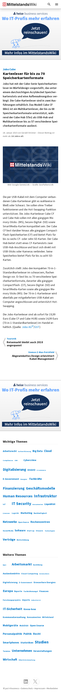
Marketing (26, 513)
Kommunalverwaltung (14, 617)
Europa (8, 591)
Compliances (8, 460)
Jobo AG (27, 327)
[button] (49, 4)
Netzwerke (10, 522)
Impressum (40, 688)
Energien (23, 479)
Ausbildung (37, 565)
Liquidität (49, 504)
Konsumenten (38, 504)
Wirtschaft (10, 659)
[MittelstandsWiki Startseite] (18, 4)
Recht (37, 634)
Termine (6, 651)
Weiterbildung (23, 540)
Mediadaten (52, 688)
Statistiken (26, 642)
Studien (42, 642)
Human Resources (18, 496)
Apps (4, 565)
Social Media (8, 531)
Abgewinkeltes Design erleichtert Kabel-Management (33, 356)
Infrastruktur (45, 496)
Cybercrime (29, 460)
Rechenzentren (40, 522)
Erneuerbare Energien (45, 582)
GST (37, 327)
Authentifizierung (24, 452)
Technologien (50, 531)
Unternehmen (22, 650)
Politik (27, 634)
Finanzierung (14, 488)
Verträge (9, 539)
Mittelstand (47, 617)
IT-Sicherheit (12, 609)
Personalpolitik (12, 634)
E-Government (11, 479)
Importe (26, 600)
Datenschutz (44, 574)
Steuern (39, 531)
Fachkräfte (35, 479)
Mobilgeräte (10, 625)
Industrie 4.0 (36, 600)
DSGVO (31, 470)
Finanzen (43, 591)
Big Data (38, 451)
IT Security (21, 504)
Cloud (48, 451)
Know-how (30, 609)
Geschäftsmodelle (40, 488)
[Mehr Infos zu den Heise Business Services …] (30, 34)
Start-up (30, 531)
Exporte (18, 591)
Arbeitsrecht (10, 451)
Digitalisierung (14, 469)
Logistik (15, 513)
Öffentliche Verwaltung (27, 660)
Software (20, 530)
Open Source (23, 522)
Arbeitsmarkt (22, 564)
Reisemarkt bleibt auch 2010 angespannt (25, 342)
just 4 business (12, 688)
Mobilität (24, 625)
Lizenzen (6, 513)
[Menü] (56, 4)
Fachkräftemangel (31, 591)
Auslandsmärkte (11, 573)
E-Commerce (41, 470)
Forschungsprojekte (12, 600)
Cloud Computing (29, 573)
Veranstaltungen (42, 651)
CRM (16, 461)
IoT (4, 504)
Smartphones (11, 643)
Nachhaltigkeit (40, 513)
